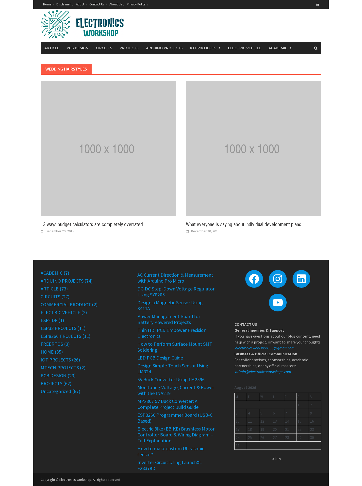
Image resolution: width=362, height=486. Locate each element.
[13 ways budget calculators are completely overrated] (108, 147)
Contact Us (96, 4)
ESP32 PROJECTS (58, 328)
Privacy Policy (136, 4)
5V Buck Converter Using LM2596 (171, 379)
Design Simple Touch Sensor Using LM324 (172, 368)
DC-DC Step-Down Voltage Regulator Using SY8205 (175, 292)
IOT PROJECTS (203, 48)
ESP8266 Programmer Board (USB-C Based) (175, 418)
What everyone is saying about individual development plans (243, 224)
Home (47, 4)
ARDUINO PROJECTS (164, 48)
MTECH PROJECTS (60, 367)
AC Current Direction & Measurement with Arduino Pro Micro (175, 278)
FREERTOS (52, 344)
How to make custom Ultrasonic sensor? (170, 451)
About (80, 4)
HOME (47, 352)
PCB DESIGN (77, 48)
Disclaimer (63, 4)
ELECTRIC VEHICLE (244, 48)
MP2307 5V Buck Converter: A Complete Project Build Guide (167, 404)
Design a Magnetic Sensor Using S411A (170, 305)
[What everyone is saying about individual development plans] (253, 147)
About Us (115, 4)
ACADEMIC (277, 48)
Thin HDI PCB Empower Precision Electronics (171, 333)
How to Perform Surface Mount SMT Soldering (174, 347)
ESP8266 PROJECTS (61, 336)
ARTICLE (51, 48)
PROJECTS (129, 48)
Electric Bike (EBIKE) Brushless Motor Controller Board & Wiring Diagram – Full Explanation (175, 435)
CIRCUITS (104, 48)
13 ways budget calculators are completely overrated (92, 224)
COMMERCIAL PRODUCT (66, 304)
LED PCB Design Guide (160, 358)
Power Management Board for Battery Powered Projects (168, 319)
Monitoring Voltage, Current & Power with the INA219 (175, 390)
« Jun (276, 458)
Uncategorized (56, 391)
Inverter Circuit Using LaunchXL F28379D (169, 465)
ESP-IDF (49, 320)
